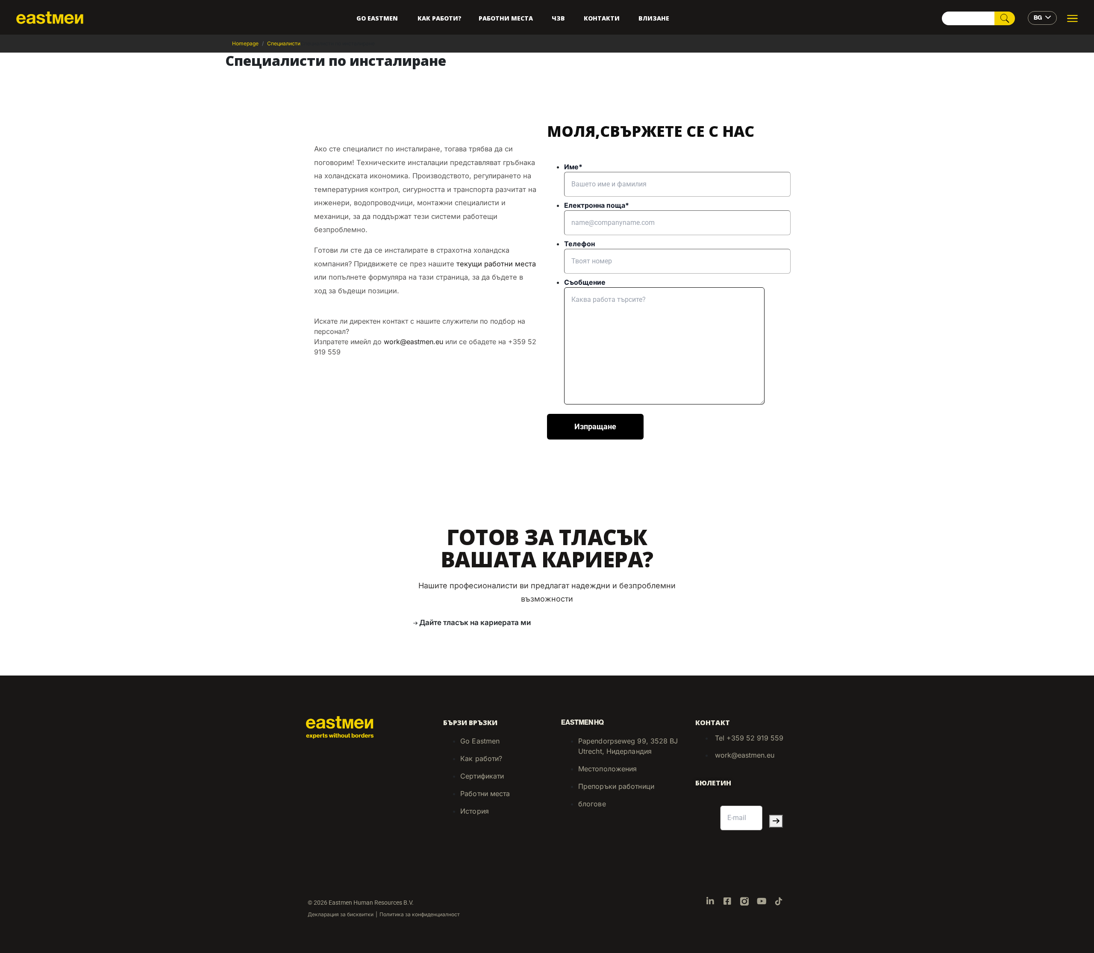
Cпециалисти (283, 43)
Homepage (245, 43)
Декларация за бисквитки (340, 914)
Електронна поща (596, 205)
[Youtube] (761, 901)
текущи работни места (496, 264)
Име (573, 166)
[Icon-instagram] (744, 901)
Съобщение (585, 282)
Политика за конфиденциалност (419, 914)
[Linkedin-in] (710, 901)
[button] (470, 622)
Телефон (579, 243)
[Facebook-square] (727, 901)
